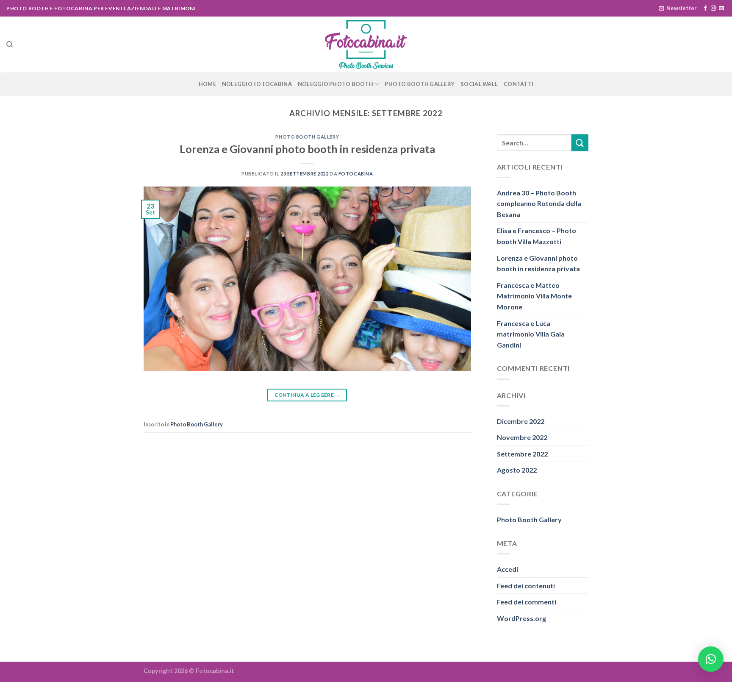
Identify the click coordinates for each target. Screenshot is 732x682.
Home (207, 84)
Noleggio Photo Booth (335, 84)
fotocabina (355, 173)
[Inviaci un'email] (721, 8)
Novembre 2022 (522, 437)
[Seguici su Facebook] (705, 8)
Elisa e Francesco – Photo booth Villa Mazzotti (536, 235)
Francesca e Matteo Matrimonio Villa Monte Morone (534, 296)
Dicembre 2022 (520, 421)
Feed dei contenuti (526, 586)
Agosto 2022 (517, 470)
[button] (711, 659)
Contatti (518, 84)
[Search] (9, 44)
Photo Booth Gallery (420, 84)
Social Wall (479, 84)
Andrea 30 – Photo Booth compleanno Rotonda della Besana (539, 203)
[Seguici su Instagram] (713, 8)
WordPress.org (521, 618)
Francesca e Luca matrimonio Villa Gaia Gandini (531, 334)
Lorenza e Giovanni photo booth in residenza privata (307, 148)
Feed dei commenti (526, 602)
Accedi (507, 569)
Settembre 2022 (522, 454)
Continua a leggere (307, 395)
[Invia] (579, 142)
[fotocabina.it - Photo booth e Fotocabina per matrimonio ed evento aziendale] (366, 45)
